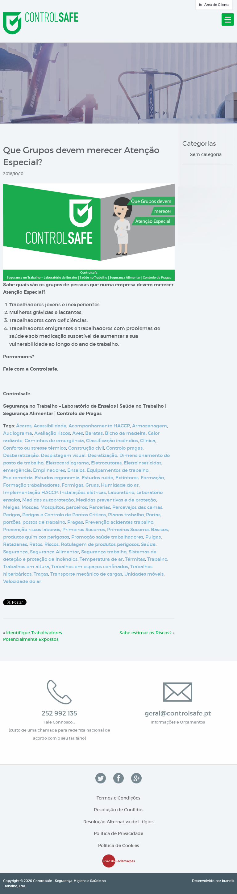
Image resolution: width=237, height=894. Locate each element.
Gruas (92, 485)
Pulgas (153, 537)
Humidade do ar (120, 485)
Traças (41, 574)
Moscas (30, 507)
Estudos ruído (97, 478)
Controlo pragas (124, 448)
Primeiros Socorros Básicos (137, 529)
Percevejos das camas (137, 507)
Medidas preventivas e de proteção (116, 500)
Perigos (11, 515)
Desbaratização (21, 455)
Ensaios (76, 470)
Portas (153, 515)
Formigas (72, 485)
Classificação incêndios (112, 440)
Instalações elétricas (83, 492)
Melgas (11, 507)
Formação (152, 478)
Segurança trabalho (104, 552)
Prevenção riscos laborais (31, 529)
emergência (17, 470)
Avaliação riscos (52, 433)
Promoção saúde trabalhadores (107, 537)
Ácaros (23, 426)
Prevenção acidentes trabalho (119, 522)
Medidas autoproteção (48, 500)
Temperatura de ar (101, 559)
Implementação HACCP (30, 492)
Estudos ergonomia (57, 478)
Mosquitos (52, 507)
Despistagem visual (63, 455)
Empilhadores (49, 470)
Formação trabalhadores (31, 485)
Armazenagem (149, 426)
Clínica (147, 440)
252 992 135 (59, 713)
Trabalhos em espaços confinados (89, 566)
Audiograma (17, 433)
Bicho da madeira (125, 433)
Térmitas (135, 559)
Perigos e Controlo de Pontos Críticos (64, 515)
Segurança (15, 552)
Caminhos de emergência (54, 440)
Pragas (75, 522)
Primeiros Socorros (83, 529)
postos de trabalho (44, 522)
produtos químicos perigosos (36, 537)
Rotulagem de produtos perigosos (100, 544)
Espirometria (18, 478)
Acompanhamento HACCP (99, 426)
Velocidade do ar (22, 581)
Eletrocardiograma (67, 463)
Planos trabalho (126, 515)
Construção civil (86, 448)
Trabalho (157, 559)
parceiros (76, 507)
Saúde (148, 544)
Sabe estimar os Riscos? (145, 633)
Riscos (51, 544)
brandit (228, 881)
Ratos (35, 544)
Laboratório (121, 492)
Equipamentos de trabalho (117, 470)
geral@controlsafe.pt (178, 713)
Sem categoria (206, 154)
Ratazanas (15, 544)
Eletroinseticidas (142, 463)
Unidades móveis (144, 574)
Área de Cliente (216, 4)
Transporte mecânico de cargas (86, 574)
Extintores (127, 478)
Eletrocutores (106, 463)
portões (11, 522)
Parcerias (99, 507)
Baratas (94, 433)
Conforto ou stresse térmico (34, 448)
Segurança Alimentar (54, 552)
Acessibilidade (50, 426)
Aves (77, 433)
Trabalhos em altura (26, 566)
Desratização (102, 455)
